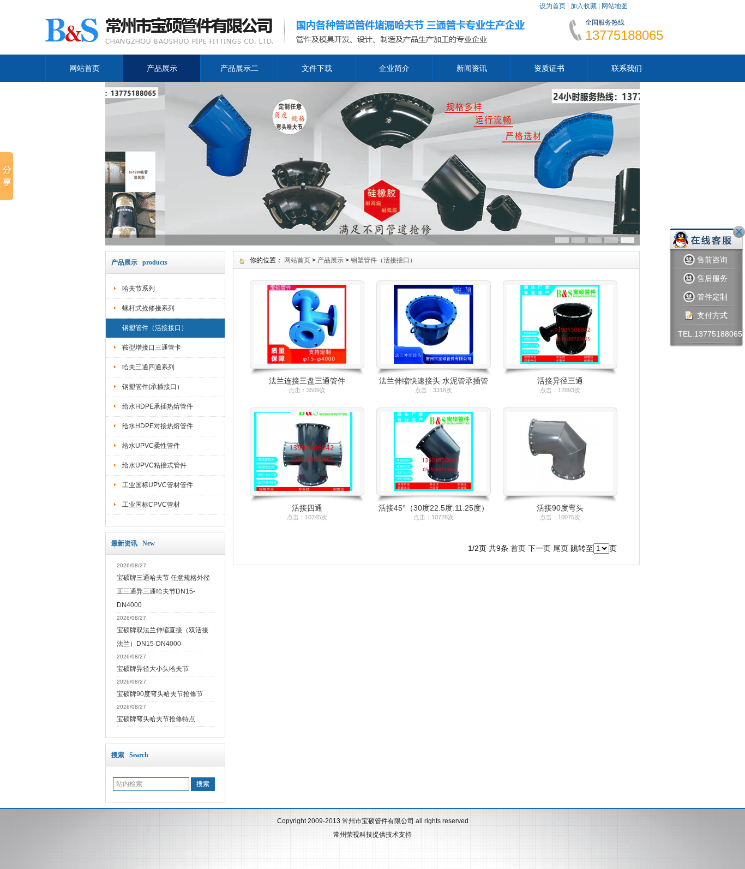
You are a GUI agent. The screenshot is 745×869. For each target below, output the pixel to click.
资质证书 (549, 68)
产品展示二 (239, 68)
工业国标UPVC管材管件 (157, 485)
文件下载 (317, 68)
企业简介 (394, 68)
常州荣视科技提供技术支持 (372, 834)
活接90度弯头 (560, 508)
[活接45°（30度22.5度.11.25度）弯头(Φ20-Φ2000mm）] (433, 500)
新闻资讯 (471, 68)
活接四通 (307, 508)
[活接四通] (307, 500)
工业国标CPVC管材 (151, 504)
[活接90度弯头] (560, 500)
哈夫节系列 (138, 288)
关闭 (739, 232)
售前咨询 (712, 259)
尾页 (560, 548)
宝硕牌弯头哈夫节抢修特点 (156, 719)
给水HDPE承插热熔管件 (157, 406)
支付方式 (712, 315)
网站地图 (615, 6)
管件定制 (712, 296)
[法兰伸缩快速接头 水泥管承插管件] (433, 372)
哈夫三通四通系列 (148, 367)
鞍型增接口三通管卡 (151, 347)
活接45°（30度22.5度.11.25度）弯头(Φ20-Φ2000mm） (433, 509)
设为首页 (552, 6)
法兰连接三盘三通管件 (307, 380)
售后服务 (712, 278)
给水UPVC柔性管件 (151, 446)
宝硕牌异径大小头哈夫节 (153, 669)
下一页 (539, 548)
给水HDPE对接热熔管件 (157, 426)
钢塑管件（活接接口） (155, 328)
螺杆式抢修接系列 (148, 308)
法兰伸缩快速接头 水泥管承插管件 (433, 381)
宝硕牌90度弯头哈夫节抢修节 (160, 694)
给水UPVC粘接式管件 (154, 465)
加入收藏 (583, 6)
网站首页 (84, 68)
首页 (518, 548)
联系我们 (626, 68)
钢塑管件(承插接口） (152, 387)
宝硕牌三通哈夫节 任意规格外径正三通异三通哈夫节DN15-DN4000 (163, 591)
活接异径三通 (560, 380)
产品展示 (162, 68)
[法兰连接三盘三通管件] (307, 372)
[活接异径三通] (560, 372)
